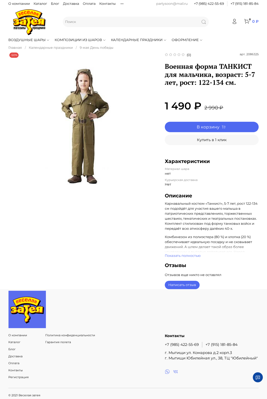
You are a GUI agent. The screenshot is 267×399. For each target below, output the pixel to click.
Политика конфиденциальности (70, 335)
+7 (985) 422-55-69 (209, 4)
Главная (15, 48)
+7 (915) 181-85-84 (244, 4)
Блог (55, 4)
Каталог (40, 4)
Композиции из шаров (78, 40)
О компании (19, 4)
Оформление (185, 40)
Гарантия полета (58, 342)
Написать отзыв (182, 285)
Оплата (89, 4)
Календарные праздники (136, 40)
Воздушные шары (27, 40)
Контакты (107, 4)
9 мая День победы (96, 48)
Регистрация (18, 377)
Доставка (71, 4)
